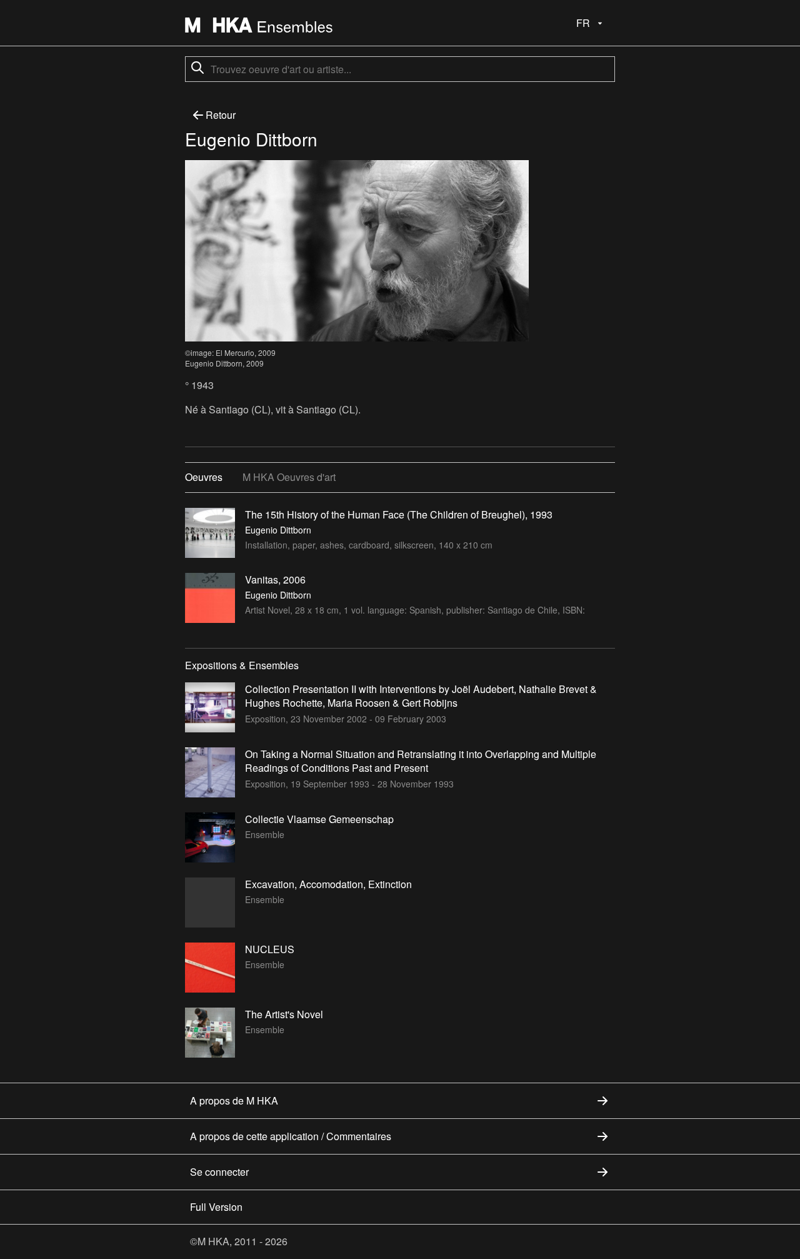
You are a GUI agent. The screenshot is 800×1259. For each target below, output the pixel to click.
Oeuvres (203, 477)
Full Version (216, 1207)
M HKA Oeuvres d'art (289, 477)
